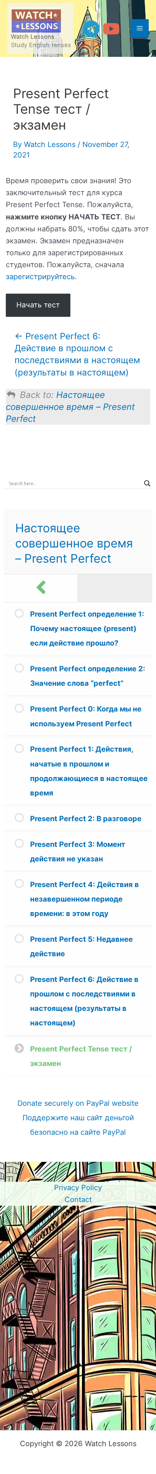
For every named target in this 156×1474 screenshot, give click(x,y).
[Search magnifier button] (147, 483)
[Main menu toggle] (140, 28)
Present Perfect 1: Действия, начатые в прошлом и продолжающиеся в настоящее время (89, 771)
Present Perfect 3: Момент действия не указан (77, 851)
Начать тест (38, 305)
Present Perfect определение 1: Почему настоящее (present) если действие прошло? (87, 628)
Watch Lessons (32, 36)
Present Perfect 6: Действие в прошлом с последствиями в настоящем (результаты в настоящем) (84, 1001)
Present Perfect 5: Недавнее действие (81, 946)
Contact (78, 1199)
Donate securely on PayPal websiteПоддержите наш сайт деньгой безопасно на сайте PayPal (78, 1118)
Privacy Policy (78, 1187)
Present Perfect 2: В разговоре (85, 818)
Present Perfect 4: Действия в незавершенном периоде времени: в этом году (84, 899)
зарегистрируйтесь (40, 276)
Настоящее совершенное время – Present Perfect (70, 407)
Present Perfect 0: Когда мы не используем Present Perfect (85, 716)
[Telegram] (91, 28)
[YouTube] (111, 28)
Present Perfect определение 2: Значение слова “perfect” (87, 676)
